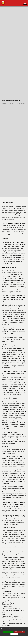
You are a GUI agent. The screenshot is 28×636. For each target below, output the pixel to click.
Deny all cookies (20, 632)
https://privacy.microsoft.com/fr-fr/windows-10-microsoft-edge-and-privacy (13, 610)
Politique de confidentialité (17, 103)
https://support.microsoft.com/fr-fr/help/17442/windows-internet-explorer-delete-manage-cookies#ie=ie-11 (13, 618)
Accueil (4, 103)
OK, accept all (8, 632)
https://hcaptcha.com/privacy (14, 522)
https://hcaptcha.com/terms (10, 524)
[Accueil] (6, 3)
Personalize (14, 634)
